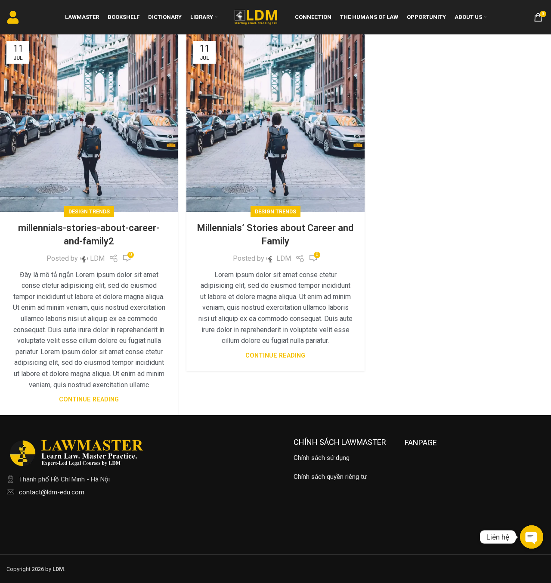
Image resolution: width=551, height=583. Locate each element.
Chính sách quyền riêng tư (330, 477)
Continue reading (89, 399)
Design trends (89, 211)
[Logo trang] (256, 16)
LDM (97, 258)
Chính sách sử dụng (322, 458)
